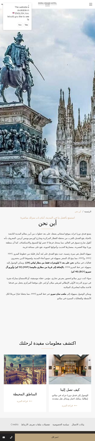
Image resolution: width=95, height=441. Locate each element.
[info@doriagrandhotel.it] (3, 437)
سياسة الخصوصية (61, 424)
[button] (90, 4)
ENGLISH (19, 13)
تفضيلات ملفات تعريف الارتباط (35, 424)
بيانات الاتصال (78, 424)
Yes (26, 24)
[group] (47, 108)
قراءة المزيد (67, 405)
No (20, 24)
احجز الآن (55, 437)
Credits (15, 424)
